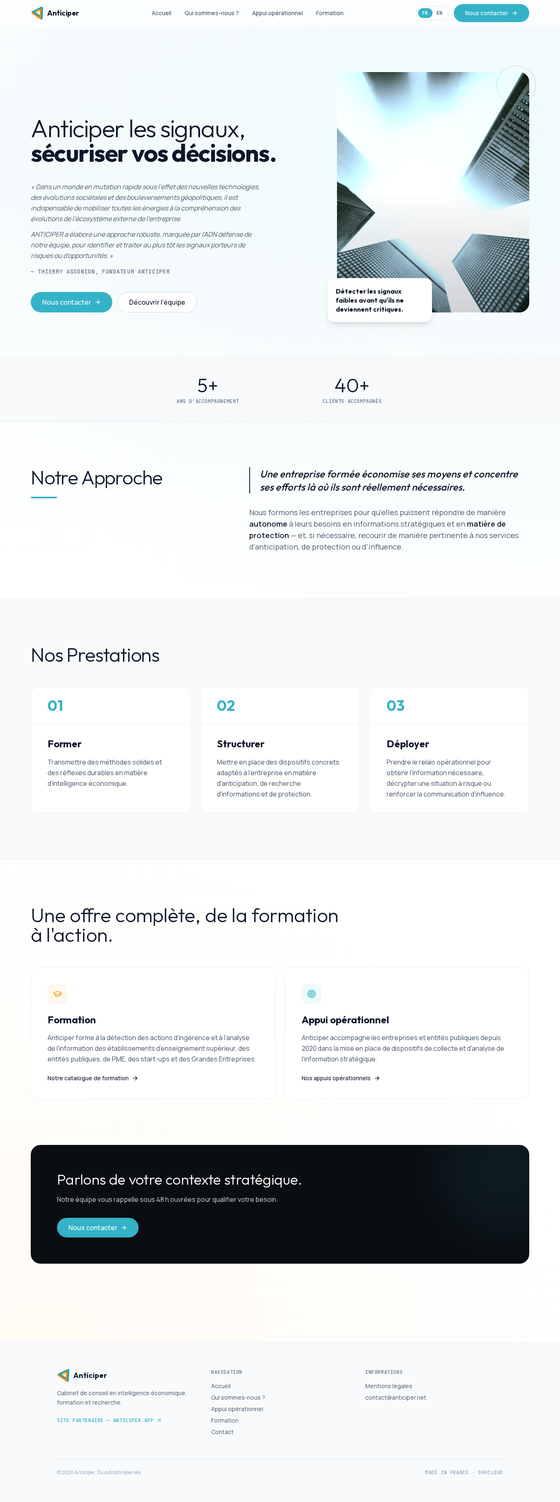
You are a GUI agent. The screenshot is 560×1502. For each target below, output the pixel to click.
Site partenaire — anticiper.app (105, 1420)
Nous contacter (486, 13)
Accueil (161, 13)
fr (425, 13)
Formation (330, 13)
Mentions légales (388, 1386)
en (440, 13)
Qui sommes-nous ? (211, 13)
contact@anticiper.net (395, 1397)
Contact (222, 1432)
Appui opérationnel (277, 13)
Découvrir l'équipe (157, 302)
